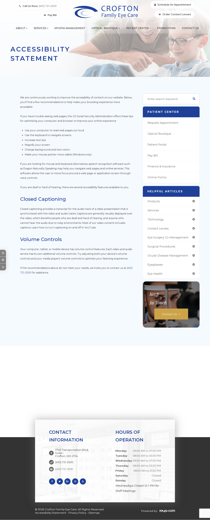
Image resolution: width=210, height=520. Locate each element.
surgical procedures (161, 246)
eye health (155, 273)
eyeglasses (155, 264)
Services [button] (40, 28)
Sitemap (94, 512)
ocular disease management (168, 255)
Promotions (166, 28)
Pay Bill (153, 155)
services (153, 210)
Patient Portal (157, 144)
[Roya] (167, 510)
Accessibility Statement (50, 512)
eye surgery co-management (168, 237)
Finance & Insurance (161, 166)
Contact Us (190, 28)
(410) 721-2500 (64, 462)
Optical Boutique (159, 133)
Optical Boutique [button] (104, 28)
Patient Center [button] (137, 28)
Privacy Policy (77, 512)
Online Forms (157, 177)
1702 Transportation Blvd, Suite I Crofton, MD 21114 (72, 453)
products (154, 201)
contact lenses (158, 228)
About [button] (20, 28)
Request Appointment (163, 122)
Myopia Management (69, 28)
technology (156, 219)
